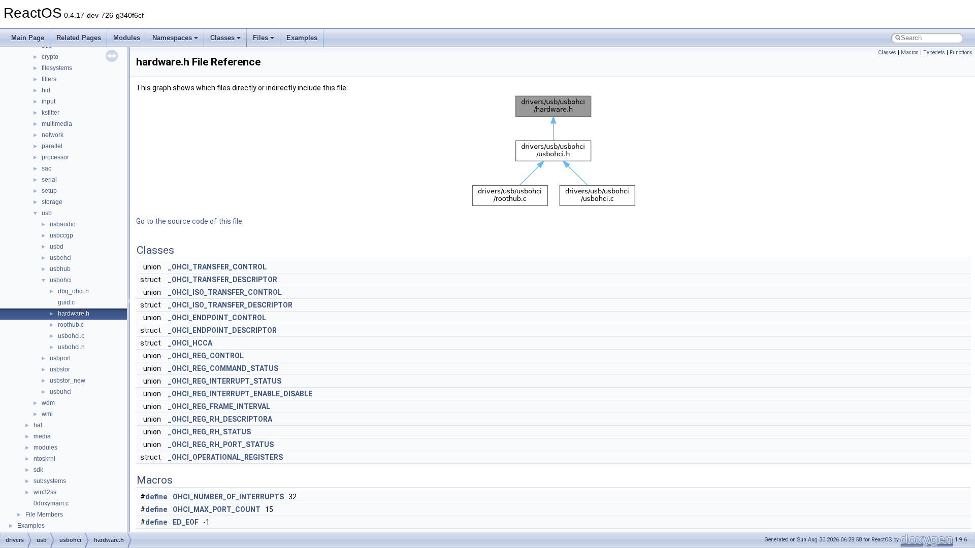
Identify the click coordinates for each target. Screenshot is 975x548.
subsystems (50, 481)
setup (49, 190)
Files (260, 38)
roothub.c (71, 324)
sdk (38, 469)
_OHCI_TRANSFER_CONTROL (217, 267)
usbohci (61, 280)
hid (46, 90)
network (52, 135)
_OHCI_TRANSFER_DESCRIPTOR (222, 280)
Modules (126, 38)
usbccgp (61, 235)
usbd (56, 246)
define (156, 497)
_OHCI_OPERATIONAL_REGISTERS (225, 457)
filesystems (57, 68)
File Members (44, 514)
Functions (961, 52)
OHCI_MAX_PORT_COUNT (217, 509)
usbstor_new (67, 380)
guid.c (66, 302)
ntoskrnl (44, 458)
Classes (222, 38)
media (42, 436)
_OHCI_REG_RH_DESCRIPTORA (220, 419)
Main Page (27, 38)
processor (55, 157)
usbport (60, 358)
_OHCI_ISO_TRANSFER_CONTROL (225, 292)
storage (52, 202)
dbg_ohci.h (73, 291)
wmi (47, 414)
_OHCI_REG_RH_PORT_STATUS (221, 444)
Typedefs (934, 52)
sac (46, 168)
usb (47, 213)
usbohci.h (71, 347)
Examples (301, 38)
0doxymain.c (51, 503)
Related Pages (78, 38)
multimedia (57, 123)
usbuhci (61, 391)
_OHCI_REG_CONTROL (206, 356)
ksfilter (50, 112)
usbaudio (63, 224)
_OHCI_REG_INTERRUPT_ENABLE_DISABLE (240, 394)
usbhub (60, 268)
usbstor (60, 369)
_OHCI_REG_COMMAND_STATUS (223, 368)
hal (38, 425)
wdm (48, 402)
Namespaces (172, 38)
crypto (50, 56)
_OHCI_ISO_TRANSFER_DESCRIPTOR (230, 305)
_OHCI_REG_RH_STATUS (209, 432)
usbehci (61, 257)
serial (49, 179)
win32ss (45, 492)
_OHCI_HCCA (190, 343)
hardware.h (73, 313)
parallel (52, 146)
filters (49, 79)
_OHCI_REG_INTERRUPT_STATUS (224, 381)
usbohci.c (71, 335)
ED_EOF (186, 522)
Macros (910, 52)
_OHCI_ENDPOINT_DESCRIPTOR (222, 330)
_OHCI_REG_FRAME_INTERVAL (219, 406)
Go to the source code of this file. (190, 221)
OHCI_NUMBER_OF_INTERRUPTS (228, 497)
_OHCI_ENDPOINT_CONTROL (217, 318)
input (48, 101)
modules (45, 447)
